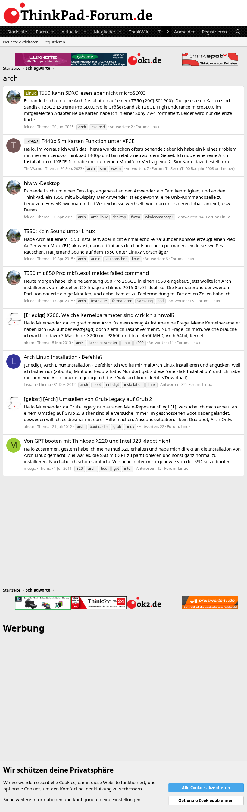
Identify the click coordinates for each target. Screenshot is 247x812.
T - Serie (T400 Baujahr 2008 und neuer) (200, 168)
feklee (29, 126)
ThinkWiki (139, 32)
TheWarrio (33, 168)
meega (30, 468)
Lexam (30, 384)
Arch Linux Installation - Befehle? (63, 356)
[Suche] (238, 31)
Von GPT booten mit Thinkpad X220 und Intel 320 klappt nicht (97, 440)
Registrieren (54, 42)
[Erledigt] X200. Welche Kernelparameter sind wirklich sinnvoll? (99, 315)
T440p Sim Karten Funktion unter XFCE (80, 140)
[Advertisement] (123, 713)
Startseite (17, 32)
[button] (52, 31)
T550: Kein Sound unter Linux (59, 231)
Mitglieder (104, 32)
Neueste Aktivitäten (21, 42)
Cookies (67, 782)
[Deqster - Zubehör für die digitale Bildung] (43, 603)
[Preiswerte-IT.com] (210, 602)
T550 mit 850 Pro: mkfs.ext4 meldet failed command (86, 272)
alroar (29, 342)
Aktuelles (70, 32)
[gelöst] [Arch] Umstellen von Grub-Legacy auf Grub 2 (88, 398)
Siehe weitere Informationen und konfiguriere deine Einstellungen (71, 799)
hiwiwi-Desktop (42, 183)
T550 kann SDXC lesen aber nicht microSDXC (85, 92)
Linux (154, 126)
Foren (42, 32)
